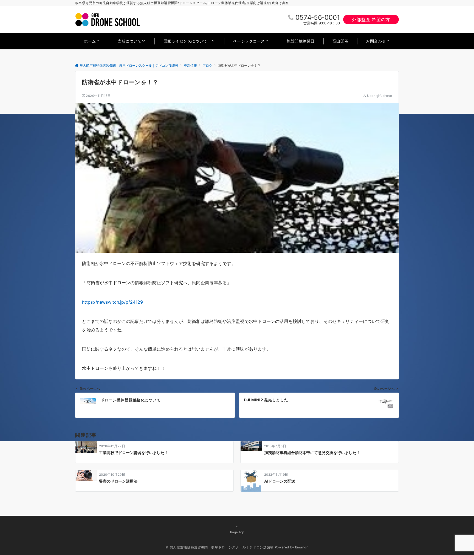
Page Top (237, 532)
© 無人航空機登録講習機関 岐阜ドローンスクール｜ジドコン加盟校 (219, 547)
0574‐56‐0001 (317, 17)
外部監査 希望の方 (371, 19)
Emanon (302, 547)
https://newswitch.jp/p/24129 (112, 302)
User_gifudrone (379, 96)
